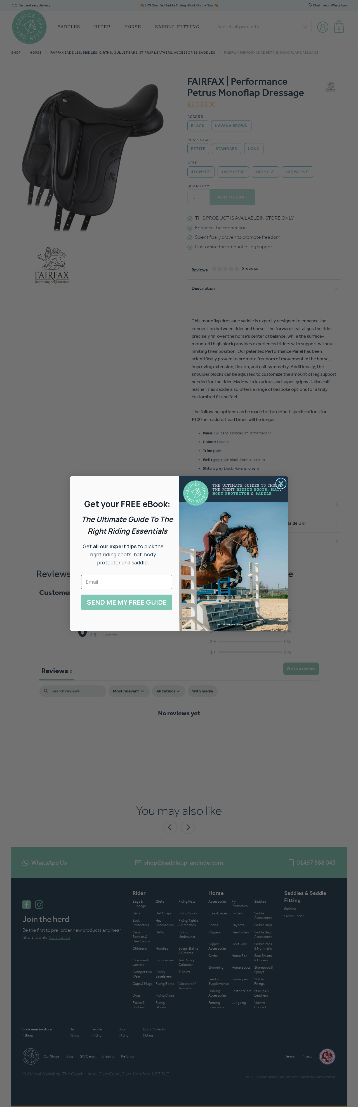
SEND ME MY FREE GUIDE (127, 602)
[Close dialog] (281, 483)
